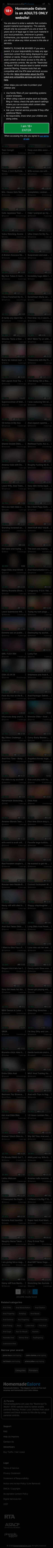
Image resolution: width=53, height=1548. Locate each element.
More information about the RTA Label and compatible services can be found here (24, 77)
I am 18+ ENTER (26, 128)
